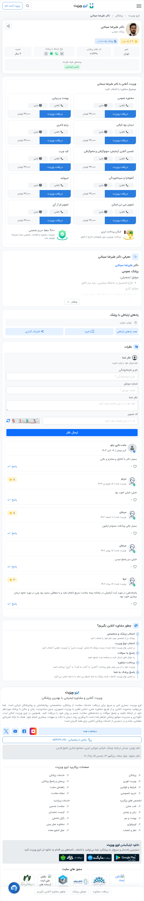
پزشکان (119, 16)
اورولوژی (132, 824)
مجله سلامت (58, 793)
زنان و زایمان (130, 812)
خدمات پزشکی (57, 775)
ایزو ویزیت (134, 16)
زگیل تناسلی (58, 818)
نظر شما (133, 398)
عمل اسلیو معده (56, 830)
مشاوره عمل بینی (55, 824)
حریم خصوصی (129, 793)
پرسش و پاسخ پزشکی (53, 781)
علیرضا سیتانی (124, 265)
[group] (101, 892)
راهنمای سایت (57, 787)
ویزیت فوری (130, 781)
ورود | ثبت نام (12, 6)
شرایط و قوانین (128, 787)
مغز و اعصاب (130, 830)
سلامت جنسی (57, 806)
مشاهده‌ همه (90, 731)
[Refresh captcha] (26, 421)
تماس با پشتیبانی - (69, 740)
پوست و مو (130, 818)
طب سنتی (131, 806)
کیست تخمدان (57, 812)
